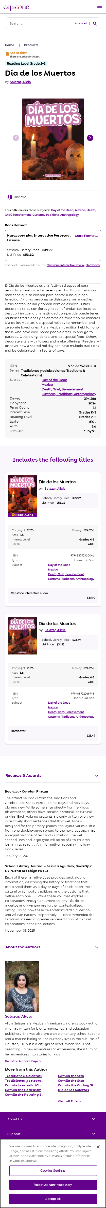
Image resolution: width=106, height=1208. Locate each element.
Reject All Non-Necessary (53, 1185)
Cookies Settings (52, 1170)
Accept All (53, 1199)
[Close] (98, 1146)
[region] (53, 1173)
